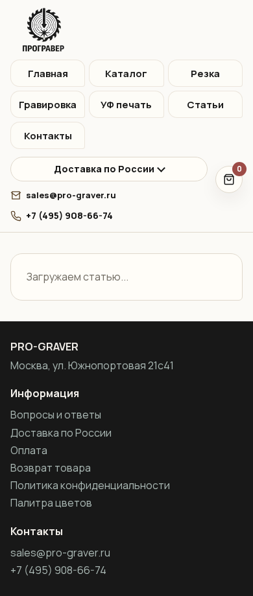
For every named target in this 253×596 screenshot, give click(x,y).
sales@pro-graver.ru (71, 195)
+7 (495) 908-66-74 (69, 215)
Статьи (205, 104)
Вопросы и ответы (55, 414)
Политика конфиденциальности (90, 485)
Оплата (28, 450)
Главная (48, 73)
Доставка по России (104, 169)
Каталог (126, 73)
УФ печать (126, 104)
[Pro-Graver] (126, 30)
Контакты (48, 136)
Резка (205, 73)
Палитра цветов (51, 503)
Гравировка (48, 104)
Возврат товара (50, 468)
